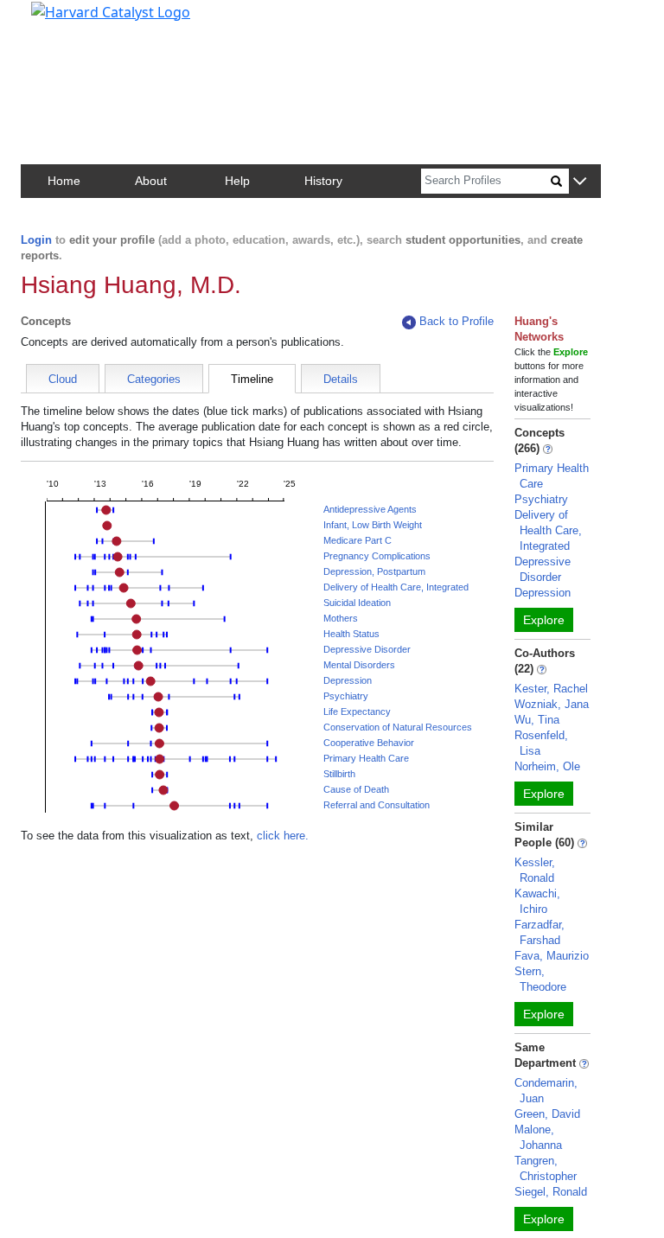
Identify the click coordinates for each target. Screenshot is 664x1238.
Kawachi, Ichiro (537, 901)
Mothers (340, 618)
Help (237, 181)
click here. (283, 835)
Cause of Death (356, 789)
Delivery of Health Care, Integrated (396, 587)
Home (64, 181)
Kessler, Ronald (534, 870)
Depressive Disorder (367, 649)
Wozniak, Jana (551, 704)
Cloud (62, 379)
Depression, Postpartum (374, 571)
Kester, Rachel (551, 688)
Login (36, 239)
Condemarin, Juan (546, 1090)
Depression (347, 680)
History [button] (323, 181)
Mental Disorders (359, 665)
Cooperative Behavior (368, 742)
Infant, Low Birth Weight (372, 525)
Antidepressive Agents (370, 509)
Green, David (547, 1113)
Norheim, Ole (547, 766)
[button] (580, 181)
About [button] (151, 181)
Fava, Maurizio (551, 955)
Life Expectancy (357, 711)
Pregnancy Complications (377, 556)
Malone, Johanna (538, 1137)
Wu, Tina (536, 719)
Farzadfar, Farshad (539, 932)
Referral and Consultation (376, 805)
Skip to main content (72, 21)
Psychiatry (345, 696)
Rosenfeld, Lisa (541, 743)
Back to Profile (456, 321)
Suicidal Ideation (357, 602)
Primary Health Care (366, 758)
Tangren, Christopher (545, 1168)
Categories (154, 379)
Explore (544, 620)
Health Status (351, 634)
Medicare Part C (357, 540)
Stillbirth (339, 774)
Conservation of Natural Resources (397, 727)
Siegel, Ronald (550, 1191)
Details (340, 379)
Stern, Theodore (540, 979)
